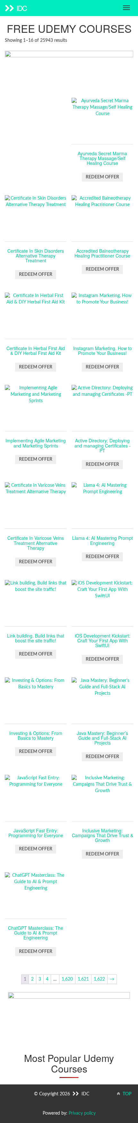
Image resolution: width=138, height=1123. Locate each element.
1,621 (83, 979)
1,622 (99, 979)
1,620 (67, 979)
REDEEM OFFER (102, 177)
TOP (127, 1094)
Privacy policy (82, 1113)
